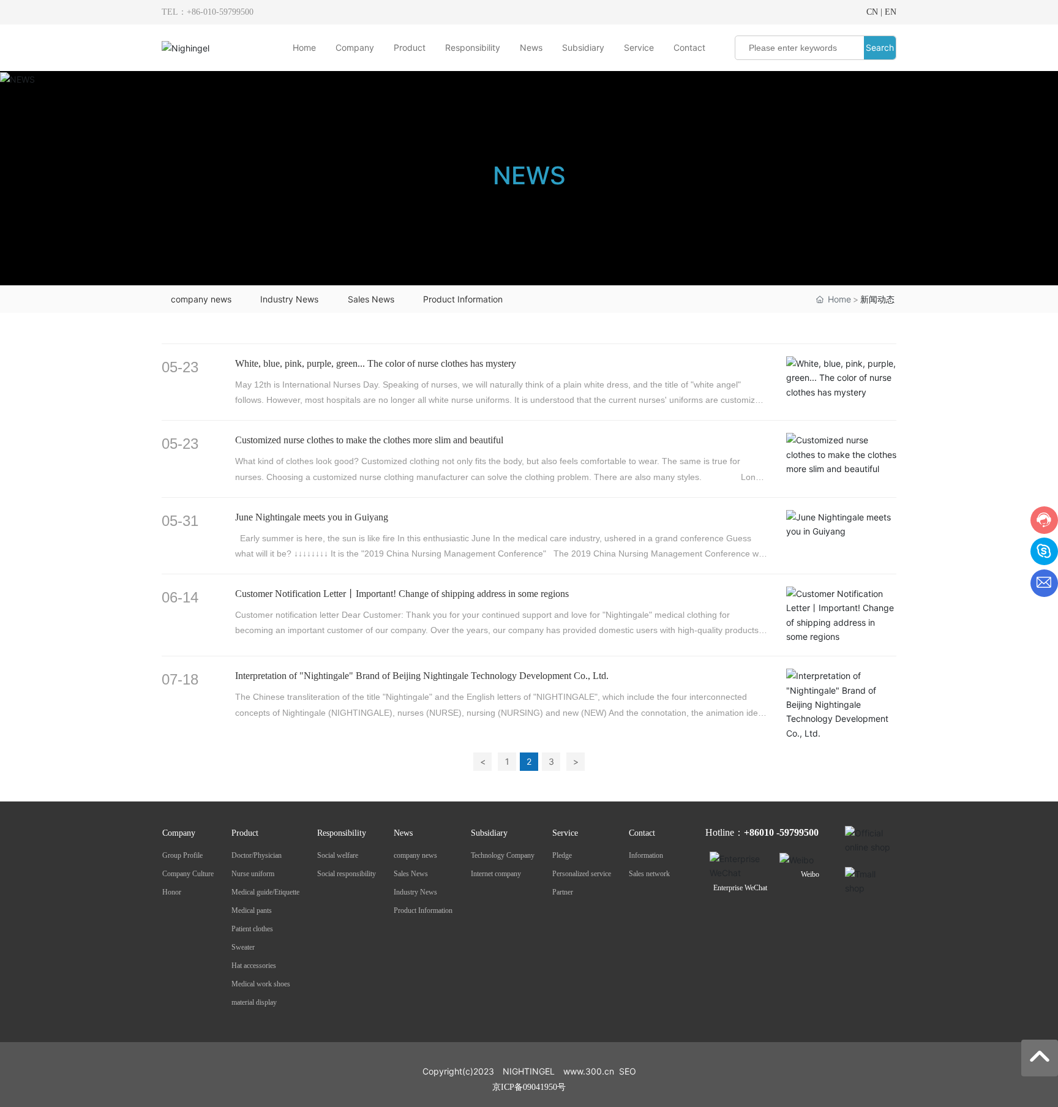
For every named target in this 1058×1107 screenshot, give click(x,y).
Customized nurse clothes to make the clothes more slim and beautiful (369, 440)
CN (872, 12)
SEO (627, 1071)
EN (890, 12)
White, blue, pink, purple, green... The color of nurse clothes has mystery (375, 363)
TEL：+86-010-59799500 (207, 12)
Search (880, 47)
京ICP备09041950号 (529, 1087)
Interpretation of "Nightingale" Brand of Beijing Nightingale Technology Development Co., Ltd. (422, 675)
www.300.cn (588, 1071)
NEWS (529, 175)
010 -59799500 (789, 832)
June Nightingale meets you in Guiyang (311, 517)
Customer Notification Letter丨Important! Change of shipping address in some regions (402, 593)
